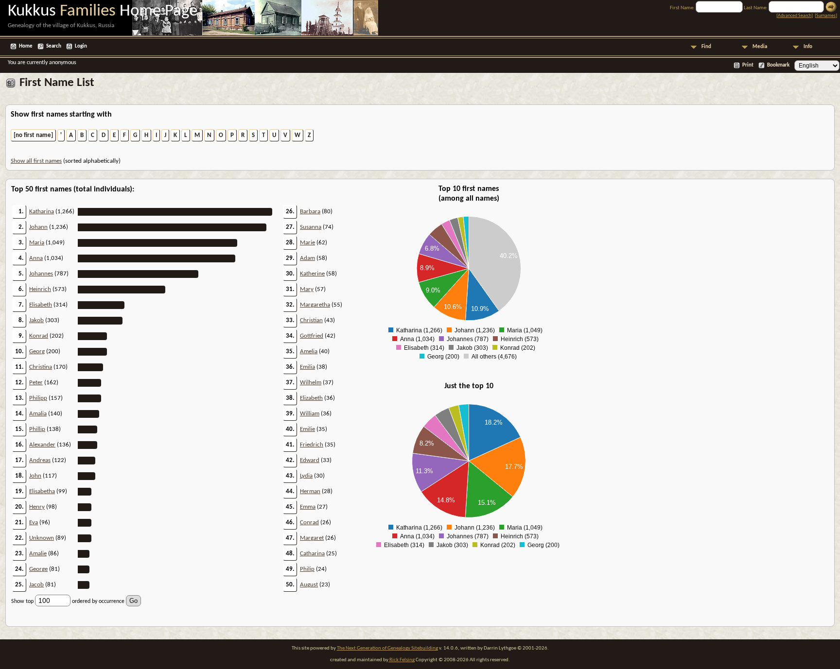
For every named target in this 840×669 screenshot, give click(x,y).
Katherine (312, 274)
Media (759, 47)
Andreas (40, 460)
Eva (33, 522)
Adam (307, 258)
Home (26, 46)
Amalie (38, 553)
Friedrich (311, 445)
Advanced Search (794, 15)
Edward (309, 460)
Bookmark (778, 65)
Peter (36, 382)
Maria (36, 243)
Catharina (312, 553)
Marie (307, 243)
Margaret (312, 538)
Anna (36, 258)
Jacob (36, 585)
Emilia (307, 367)
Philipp (38, 398)
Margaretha (315, 305)
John (35, 476)
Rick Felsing (401, 660)
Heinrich (40, 289)
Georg (37, 351)
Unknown (41, 538)
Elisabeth (40, 305)
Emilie (307, 429)
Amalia (38, 414)
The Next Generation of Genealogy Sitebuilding (387, 648)
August (309, 585)
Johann (38, 227)
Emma (307, 507)
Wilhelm (310, 382)
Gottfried (311, 336)
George (38, 569)
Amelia (308, 351)
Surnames (826, 15)
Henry (37, 507)
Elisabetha (42, 491)
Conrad (309, 522)
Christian (311, 320)
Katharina (41, 211)
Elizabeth (311, 398)
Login (81, 46)
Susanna (310, 227)
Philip (307, 569)
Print (747, 65)
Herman (310, 491)
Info (808, 47)
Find (706, 47)
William (309, 414)
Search (53, 46)
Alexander (42, 445)
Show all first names (36, 161)
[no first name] (33, 135)
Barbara (310, 211)
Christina (40, 367)
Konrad (38, 336)
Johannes (41, 274)
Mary (307, 289)
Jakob (36, 320)
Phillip (37, 429)
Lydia (306, 476)
